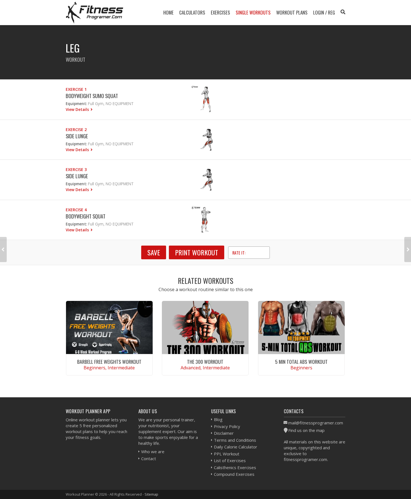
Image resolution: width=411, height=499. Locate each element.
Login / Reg (324, 12)
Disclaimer (224, 433)
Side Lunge (77, 136)
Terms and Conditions (235, 440)
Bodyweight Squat (85, 216)
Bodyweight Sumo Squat (92, 95)
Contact (148, 458)
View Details (78, 109)
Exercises (220, 12)
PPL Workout (226, 454)
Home (168, 12)
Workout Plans (292, 12)
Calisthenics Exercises (235, 467)
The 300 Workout (205, 361)
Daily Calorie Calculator (235, 447)
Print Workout (196, 252)
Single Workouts (253, 12)
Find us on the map (306, 430)
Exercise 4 (76, 209)
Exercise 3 (76, 169)
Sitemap (151, 494)
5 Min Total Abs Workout (301, 361)
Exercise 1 (76, 89)
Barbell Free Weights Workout (109, 361)
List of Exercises (230, 460)
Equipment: (76, 103)
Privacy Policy (227, 426)
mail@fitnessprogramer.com (315, 423)
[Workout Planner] (94, 12)
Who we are (152, 451)
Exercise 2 (76, 129)
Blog (218, 419)
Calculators (192, 12)
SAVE (153, 252)
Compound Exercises (234, 474)
